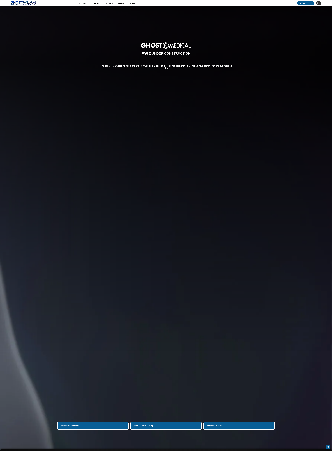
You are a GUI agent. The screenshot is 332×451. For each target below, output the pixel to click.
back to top (329, 447)
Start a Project (305, 3)
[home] (41, 3)
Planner (133, 3)
